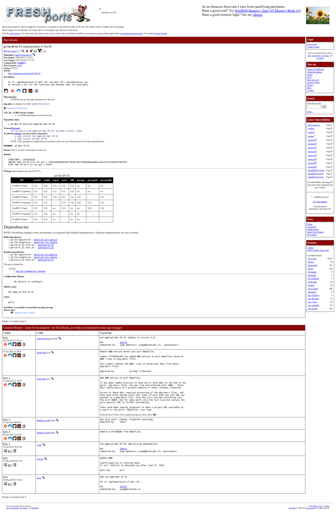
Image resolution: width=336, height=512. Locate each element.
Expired (311, 285)
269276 (123, 342)
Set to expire (313, 288)
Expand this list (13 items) (24, 312)
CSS (320, 506)
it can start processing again (131, 33)
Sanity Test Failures (315, 232)
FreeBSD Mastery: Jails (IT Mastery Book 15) (268, 10)
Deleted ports (312, 229)
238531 (123, 449)
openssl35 (312, 148)
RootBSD (320, 58)
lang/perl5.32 (46, 245)
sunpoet (40, 459)
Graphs (310, 247)
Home (309, 224)
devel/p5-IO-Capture (45, 240)
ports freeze (14, 33)
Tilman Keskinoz (44, 338)
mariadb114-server (315, 173)
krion (39, 478)
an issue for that (160, 33)
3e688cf (22, 63)
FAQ (309, 77)
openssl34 (312, 140)
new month (312, 308)
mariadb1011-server (316, 170)
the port (16, 128)
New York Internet (314, 56)
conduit (311, 128)
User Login (312, 44)
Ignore (310, 268)
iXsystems (325, 56)
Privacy (310, 85)
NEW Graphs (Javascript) (318, 250)
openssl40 (312, 163)
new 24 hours (313, 295)
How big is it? (313, 80)
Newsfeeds (312, 234)
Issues (310, 74)
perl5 (20, 65)
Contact (310, 90)
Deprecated (312, 265)
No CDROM (313, 278)
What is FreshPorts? (315, 69)
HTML (315, 506)
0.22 (5, 51)
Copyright (292, 508)
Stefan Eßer (41, 352)
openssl (311, 132)
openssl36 (312, 155)
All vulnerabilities (320, 202)
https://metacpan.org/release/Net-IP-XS (24, 73)
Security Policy (313, 82)
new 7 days (312, 302)
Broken (311, 262)
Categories (311, 227)
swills (39, 445)
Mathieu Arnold (43, 420)
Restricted (312, 275)
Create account (313, 47)
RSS (327, 506)
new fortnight (313, 305)
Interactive (312, 292)
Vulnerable (312, 282)
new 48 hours (313, 298)
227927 (123, 487)
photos (257, 14)
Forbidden (312, 272)
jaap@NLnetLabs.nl (23, 55)
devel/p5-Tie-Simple (45, 242)
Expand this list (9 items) (16, 108)
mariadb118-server (315, 177)
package (17, 133)
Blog (309, 88)
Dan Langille (310, 508)
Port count (312, 258)
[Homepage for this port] (6, 91)
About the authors (314, 72)
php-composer (314, 125)
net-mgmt (12, 51)
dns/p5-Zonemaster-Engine (30, 271)
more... (310, 111)
